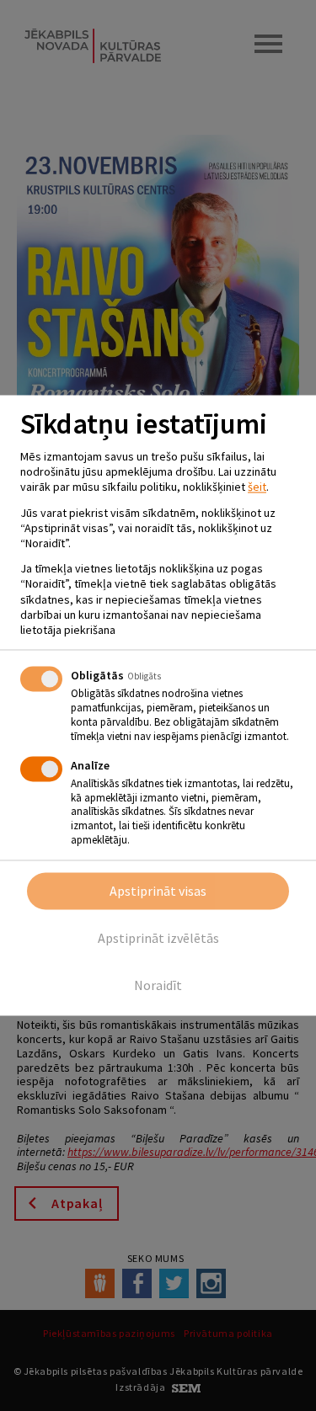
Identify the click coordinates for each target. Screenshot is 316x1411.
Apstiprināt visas (158, 891)
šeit (257, 487)
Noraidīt (158, 985)
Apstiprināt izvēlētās (158, 938)
